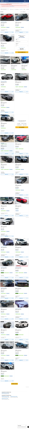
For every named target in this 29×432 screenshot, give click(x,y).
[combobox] (4, 9)
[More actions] (13, 32)
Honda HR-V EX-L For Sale (13, 396)
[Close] (25, 425)
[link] (7, 27)
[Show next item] (13, 139)
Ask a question (21, 127)
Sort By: (21, 11)
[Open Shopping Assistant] (28, 427)
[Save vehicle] (13, 14)
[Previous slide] (1, 64)
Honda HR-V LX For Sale (5, 398)
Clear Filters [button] (21, 9)
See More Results (14, 383)
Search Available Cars (21, 52)
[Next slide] (27, 64)
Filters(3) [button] (12, 9)
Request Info (6, 32)
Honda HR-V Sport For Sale (5, 396)
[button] (24, 1)
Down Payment (17, 43)
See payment (2, 46)
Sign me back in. (12, 6)
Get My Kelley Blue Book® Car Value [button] (22, 47)
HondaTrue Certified (4, 21)
